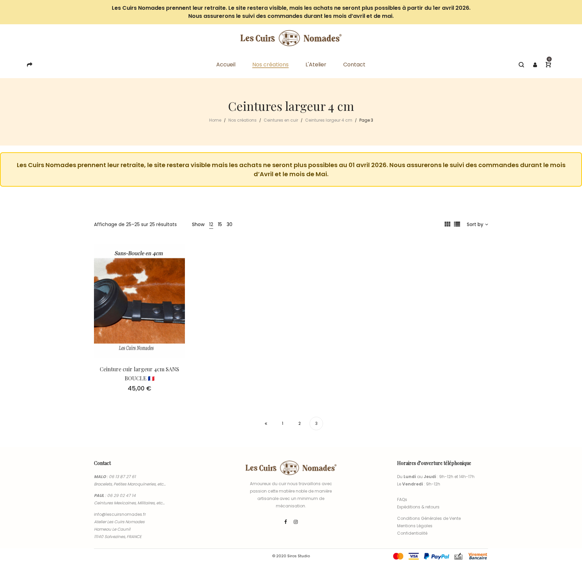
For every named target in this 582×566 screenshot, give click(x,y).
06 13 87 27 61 (122, 476)
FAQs (402, 499)
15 (220, 224)
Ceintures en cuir (281, 120)
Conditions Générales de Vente (429, 518)
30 (229, 224)
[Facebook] (285, 521)
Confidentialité (412, 533)
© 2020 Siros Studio (291, 556)
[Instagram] (296, 521)
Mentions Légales (414, 526)
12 (211, 224)
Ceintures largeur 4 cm (328, 120)
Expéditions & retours (418, 507)
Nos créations (242, 120)
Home (215, 120)
